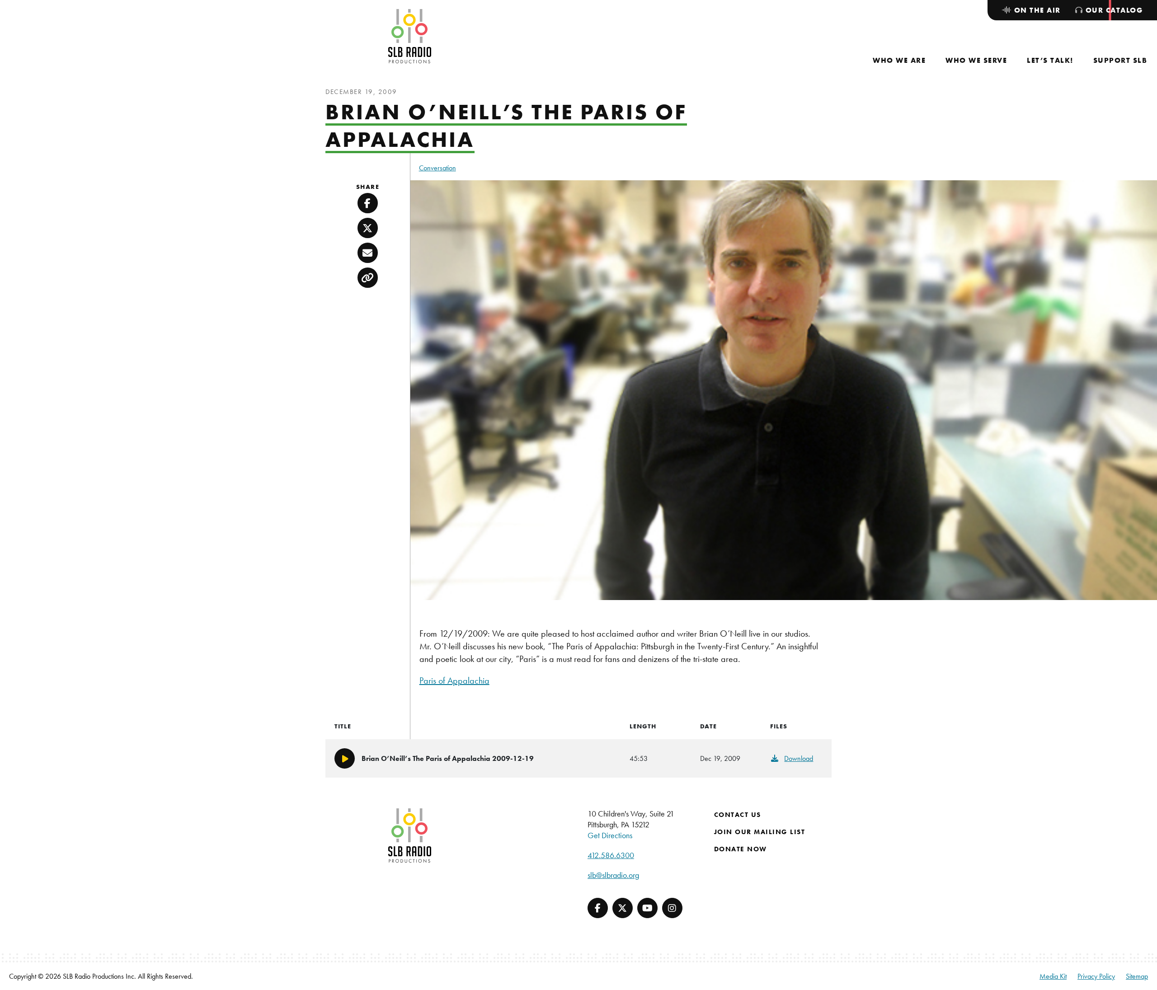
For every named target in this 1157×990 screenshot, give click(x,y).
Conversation (437, 168)
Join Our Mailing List (759, 831)
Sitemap (1137, 976)
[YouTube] (647, 908)
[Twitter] (622, 908)
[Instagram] (672, 908)
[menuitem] (899, 60)
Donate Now (740, 849)
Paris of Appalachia (454, 680)
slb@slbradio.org (613, 875)
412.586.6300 (611, 855)
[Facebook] (598, 908)
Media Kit (1053, 976)
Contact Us (737, 814)
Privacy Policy (1096, 976)
